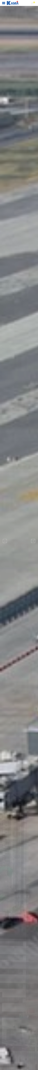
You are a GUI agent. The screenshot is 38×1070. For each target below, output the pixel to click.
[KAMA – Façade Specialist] (19, 3)
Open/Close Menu (3, 3)
